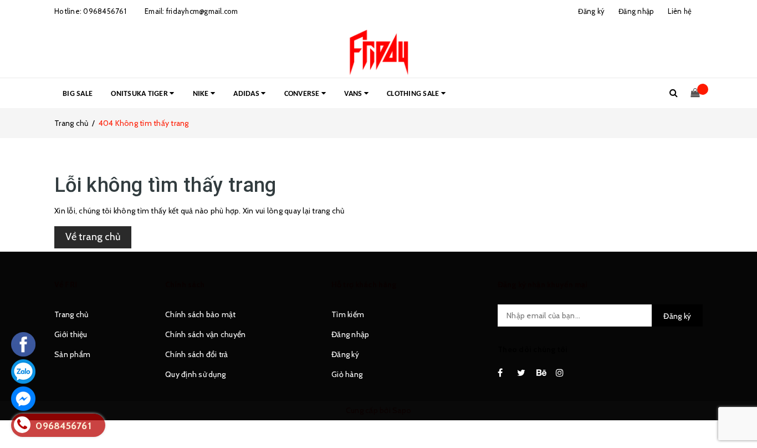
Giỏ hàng (346, 374)
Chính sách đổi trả (196, 354)
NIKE (202, 94)
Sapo (401, 410)
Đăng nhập (350, 334)
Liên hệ (680, 11)
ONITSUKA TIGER (140, 94)
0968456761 (104, 11)
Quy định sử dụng (195, 374)
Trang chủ (71, 314)
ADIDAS (247, 94)
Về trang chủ (92, 237)
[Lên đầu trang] (738, 415)
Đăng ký (345, 354)
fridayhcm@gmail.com (202, 11)
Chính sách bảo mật (200, 314)
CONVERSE (302, 94)
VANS (354, 94)
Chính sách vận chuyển (205, 334)
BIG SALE (78, 94)
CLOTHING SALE (414, 94)
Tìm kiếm (347, 314)
